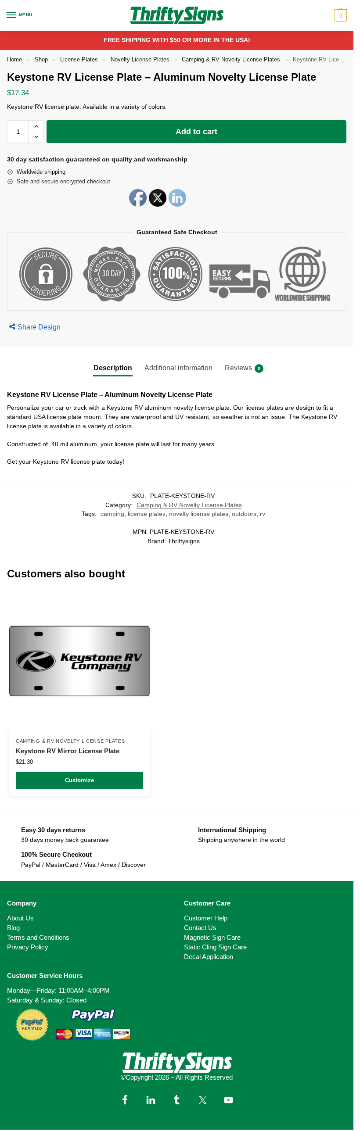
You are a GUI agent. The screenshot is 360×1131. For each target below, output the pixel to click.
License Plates (79, 59)
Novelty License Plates (140, 59)
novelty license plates (198, 514)
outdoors (244, 514)
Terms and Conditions (38, 937)
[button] (339, 15)
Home (14, 59)
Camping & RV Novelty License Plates (231, 59)
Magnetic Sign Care (212, 937)
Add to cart (196, 131)
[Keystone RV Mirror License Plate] (79, 661)
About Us (20, 918)
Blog (13, 927)
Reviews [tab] (242, 368)
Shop (41, 59)
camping (112, 514)
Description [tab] (113, 368)
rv (262, 514)
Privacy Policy (27, 947)
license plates (147, 514)
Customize (79, 780)
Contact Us (200, 927)
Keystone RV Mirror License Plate (67, 751)
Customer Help (205, 918)
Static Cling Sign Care (215, 947)
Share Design (39, 327)
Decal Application (208, 956)
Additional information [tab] (178, 368)
